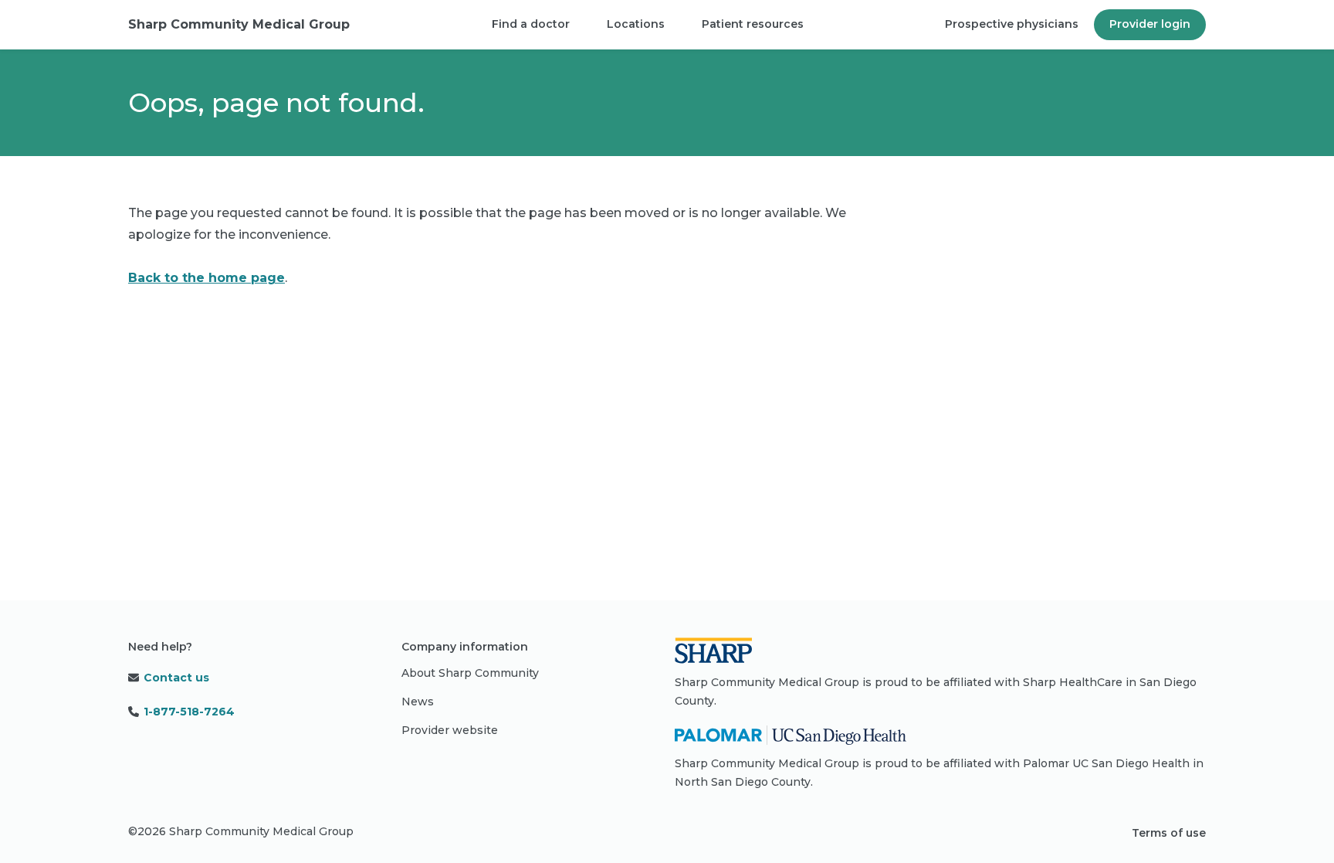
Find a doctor (531, 24)
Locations (636, 24)
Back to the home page (206, 277)
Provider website (449, 730)
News (417, 701)
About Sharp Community (470, 673)
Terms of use (1169, 833)
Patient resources (753, 24)
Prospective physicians (1011, 24)
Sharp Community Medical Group (239, 24)
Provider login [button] (1149, 24)
